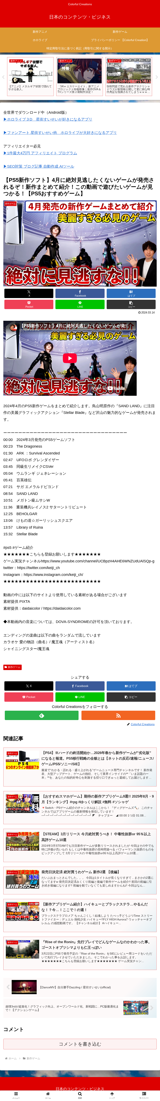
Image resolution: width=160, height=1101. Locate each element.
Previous (3, 77)
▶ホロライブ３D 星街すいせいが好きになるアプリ (47, 119)
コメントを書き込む (80, 1044)
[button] (131, 304)
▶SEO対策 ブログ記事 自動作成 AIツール (38, 166)
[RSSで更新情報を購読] (118, 715)
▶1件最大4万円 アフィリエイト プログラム (40, 153)
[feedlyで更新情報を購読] (41, 715)
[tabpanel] (30, 76)
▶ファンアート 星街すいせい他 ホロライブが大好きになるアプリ (60, 133)
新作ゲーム (14, 667)
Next (157, 77)
